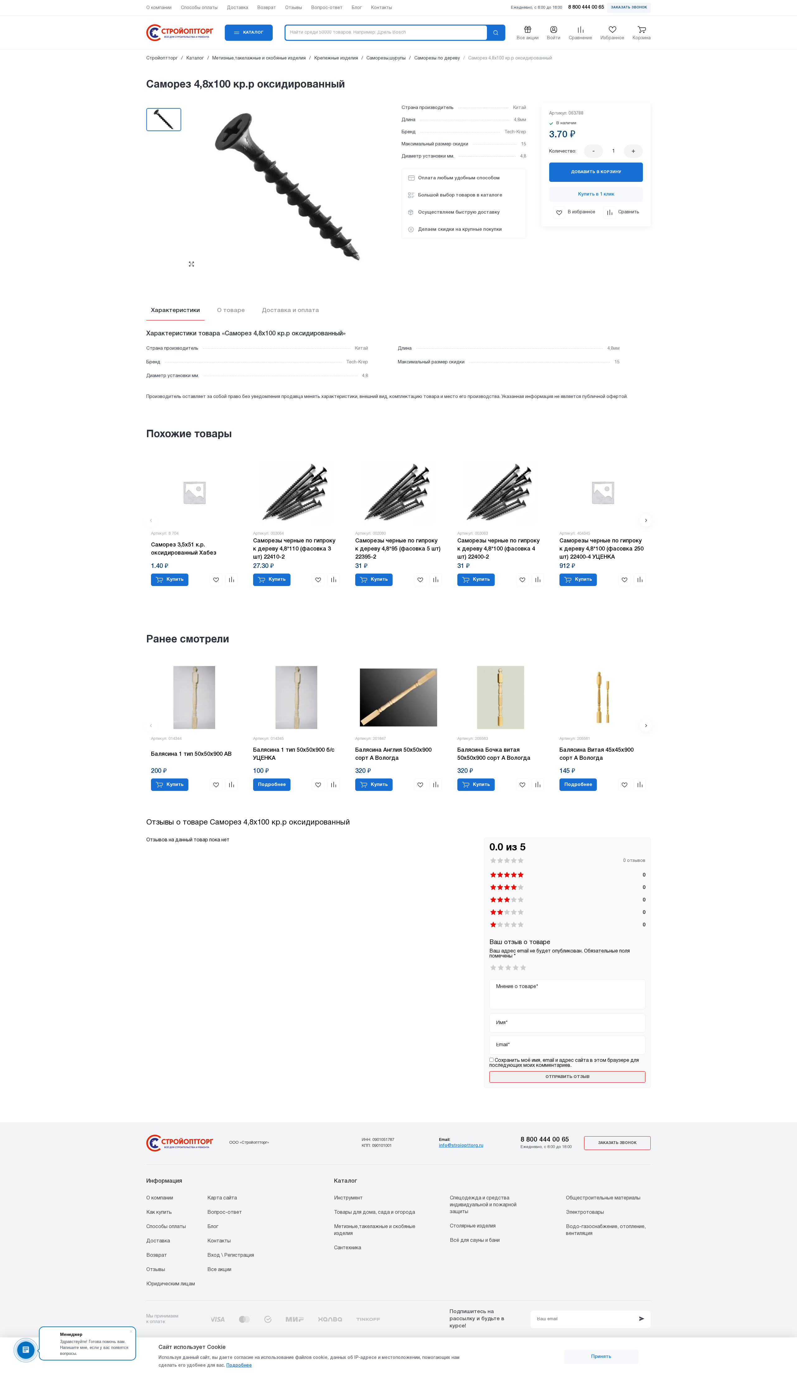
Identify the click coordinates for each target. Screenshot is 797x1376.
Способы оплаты (166, 1227)
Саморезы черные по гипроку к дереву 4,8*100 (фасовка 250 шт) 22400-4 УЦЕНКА (601, 549)
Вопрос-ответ (224, 1212)
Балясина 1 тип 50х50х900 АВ (191, 754)
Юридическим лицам (170, 1284)
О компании (159, 1198)
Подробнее (239, 1366)
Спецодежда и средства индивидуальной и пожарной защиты (483, 1205)
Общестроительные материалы (603, 1198)
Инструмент (348, 1198)
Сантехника (347, 1248)
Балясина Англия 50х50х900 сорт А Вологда (393, 754)
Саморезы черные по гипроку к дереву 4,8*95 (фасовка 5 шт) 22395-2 (398, 549)
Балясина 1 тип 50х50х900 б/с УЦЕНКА (293, 754)
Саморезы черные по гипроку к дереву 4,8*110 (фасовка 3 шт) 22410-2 (294, 549)
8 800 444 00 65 (545, 1140)
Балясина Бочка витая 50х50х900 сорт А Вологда (494, 754)
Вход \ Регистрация (230, 1255)
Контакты (219, 1241)
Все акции (219, 1270)
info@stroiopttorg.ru (461, 1146)
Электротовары (585, 1212)
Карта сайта (222, 1198)
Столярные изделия (473, 1226)
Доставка (158, 1241)
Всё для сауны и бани (475, 1240)
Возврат (156, 1255)
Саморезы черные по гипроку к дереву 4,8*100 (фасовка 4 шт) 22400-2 (498, 549)
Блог (212, 1227)
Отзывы (155, 1270)
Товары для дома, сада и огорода (374, 1212)
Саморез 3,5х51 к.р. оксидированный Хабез (183, 549)
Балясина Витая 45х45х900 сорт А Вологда (596, 754)
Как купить (159, 1212)
